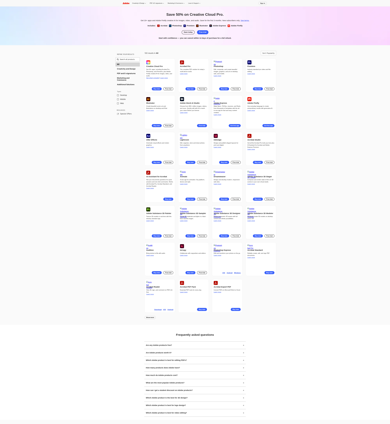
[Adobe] (126, 3)
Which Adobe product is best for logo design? (166, 405)
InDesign (217, 140)
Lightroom (184, 140)
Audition (150, 250)
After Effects (151, 140)
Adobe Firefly (253, 103)
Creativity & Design (138, 3)
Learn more (164, 78)
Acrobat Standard (255, 250)
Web (122, 103)
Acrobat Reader (153, 287)
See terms (245, 20)
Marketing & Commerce (175, 3)
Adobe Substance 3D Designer (227, 213)
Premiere (251, 66)
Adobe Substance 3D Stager (259, 177)
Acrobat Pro (185, 66)
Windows (237, 273)
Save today (188, 32)
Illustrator (150, 103)
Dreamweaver (220, 177)
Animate (183, 177)
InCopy (183, 250)
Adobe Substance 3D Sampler (193, 213)
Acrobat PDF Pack (188, 287)
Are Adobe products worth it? (159, 353)
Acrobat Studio (254, 140)
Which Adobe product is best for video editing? (166, 413)
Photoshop (218, 66)
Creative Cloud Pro (154, 66)
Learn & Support (193, 3)
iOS (223, 273)
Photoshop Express (222, 250)
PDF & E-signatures (156, 3)
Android (229, 273)
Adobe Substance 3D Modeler (260, 213)
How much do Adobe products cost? (162, 375)
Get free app (234, 125)
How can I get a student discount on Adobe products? (169, 390)
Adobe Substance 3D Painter (158, 213)
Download (158, 309)
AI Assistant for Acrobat (156, 177)
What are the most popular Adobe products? (165, 383)
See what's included (152, 78)
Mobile (123, 99)
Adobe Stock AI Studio (190, 103)
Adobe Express (220, 103)
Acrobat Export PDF (222, 287)
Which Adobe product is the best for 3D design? (167, 398)
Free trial (202, 32)
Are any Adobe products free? (159, 345)
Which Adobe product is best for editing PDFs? (166, 360)
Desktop (123, 95)
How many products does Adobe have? (163, 368)
